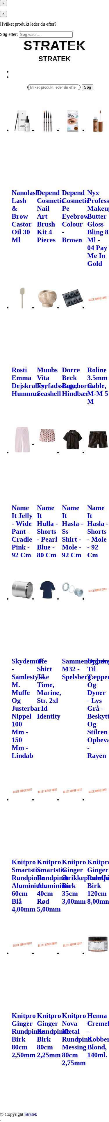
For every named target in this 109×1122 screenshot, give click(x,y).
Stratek (30, 1114)
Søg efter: (9, 34)
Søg (87, 87)
